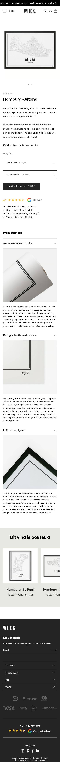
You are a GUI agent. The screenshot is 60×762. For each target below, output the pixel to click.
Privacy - (36, 758)
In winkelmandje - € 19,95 (21, 186)
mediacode (40, 760)
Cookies (44, 758)
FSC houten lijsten (14, 430)
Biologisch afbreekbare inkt (20, 335)
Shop (11, 10)
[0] (55, 11)
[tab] (28, 84)
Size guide (7, 153)
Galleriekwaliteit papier (17, 243)
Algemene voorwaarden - (22, 758)
